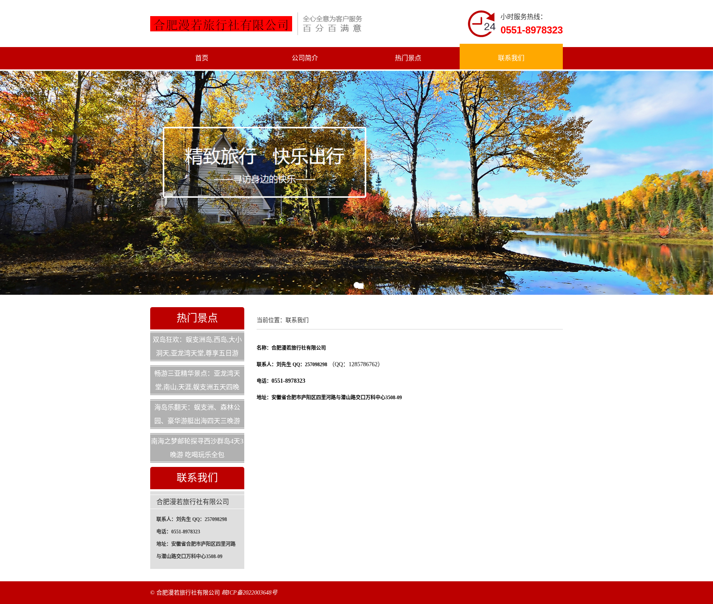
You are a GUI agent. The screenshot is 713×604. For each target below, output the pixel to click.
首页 (201, 58)
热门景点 (408, 58)
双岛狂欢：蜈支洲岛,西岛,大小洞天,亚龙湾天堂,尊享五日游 (197, 346)
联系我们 (511, 58)
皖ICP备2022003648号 (249, 593)
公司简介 (305, 58)
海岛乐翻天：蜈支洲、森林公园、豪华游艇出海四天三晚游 (197, 414)
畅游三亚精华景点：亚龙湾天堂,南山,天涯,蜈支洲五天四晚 (197, 380)
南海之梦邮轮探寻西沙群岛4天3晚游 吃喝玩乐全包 (197, 448)
